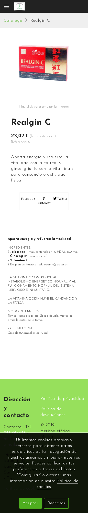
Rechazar (56, 503)
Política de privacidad (62, 399)
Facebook (27, 198)
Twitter (61, 198)
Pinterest (44, 203)
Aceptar (30, 503)
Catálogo (13, 21)
